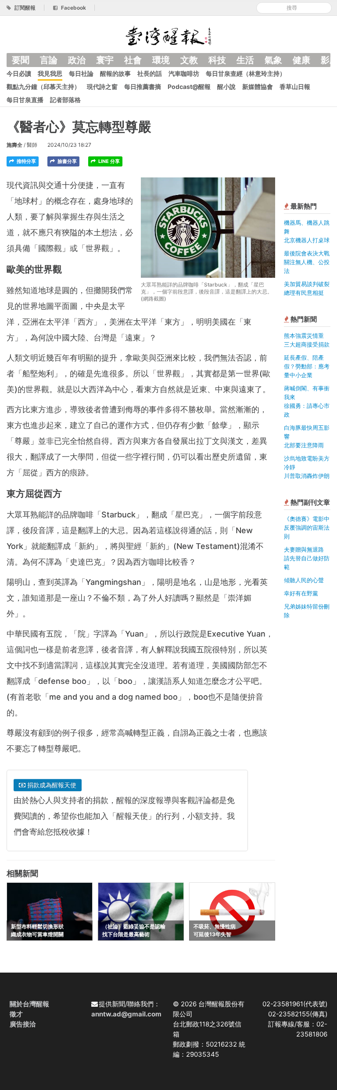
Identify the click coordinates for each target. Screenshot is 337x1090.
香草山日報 (295, 86)
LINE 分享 (108, 161)
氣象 (273, 60)
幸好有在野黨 (301, 593)
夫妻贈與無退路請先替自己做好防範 (307, 558)
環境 (161, 60)
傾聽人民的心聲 (304, 580)
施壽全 (14, 145)
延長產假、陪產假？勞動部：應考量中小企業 (307, 366)
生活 (245, 60)
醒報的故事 (115, 73)
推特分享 (25, 161)
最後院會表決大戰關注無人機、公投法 (307, 262)
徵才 (16, 1014)
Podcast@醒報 (189, 86)
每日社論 (81, 73)
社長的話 (149, 73)
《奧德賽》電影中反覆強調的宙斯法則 (307, 527)
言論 (48, 60)
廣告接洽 (23, 1024)
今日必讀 (19, 73)
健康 (301, 60)
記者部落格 (65, 99)
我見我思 (50, 73)
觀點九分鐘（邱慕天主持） (43, 86)
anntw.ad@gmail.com (126, 1014)
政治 (77, 60)
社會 (133, 60)
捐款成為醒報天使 (50, 785)
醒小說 (226, 86)
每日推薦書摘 (142, 86)
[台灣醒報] (168, 35)
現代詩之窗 (102, 86)
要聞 (20, 60)
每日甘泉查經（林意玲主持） (246, 73)
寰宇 (105, 60)
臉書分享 (66, 161)
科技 (217, 60)
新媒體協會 (257, 86)
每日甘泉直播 (25, 99)
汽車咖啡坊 (183, 73)
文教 (189, 60)
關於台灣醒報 (29, 1004)
